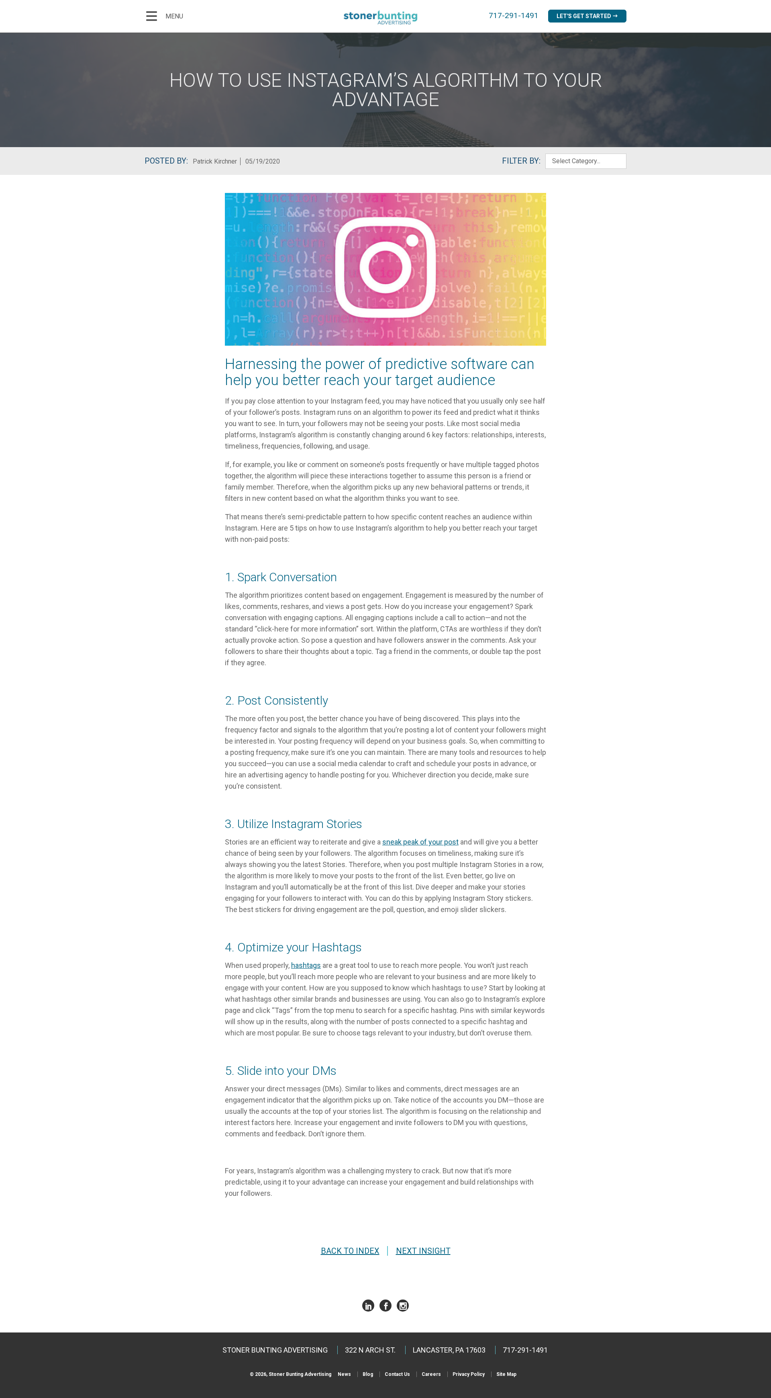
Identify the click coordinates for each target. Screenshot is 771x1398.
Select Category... (576, 161)
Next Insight (423, 1251)
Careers (431, 1374)
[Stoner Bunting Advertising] (385, 17)
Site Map (506, 1374)
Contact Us (397, 1374)
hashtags (306, 965)
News (344, 1374)
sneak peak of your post (420, 842)
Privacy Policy (469, 1374)
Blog (368, 1374)
